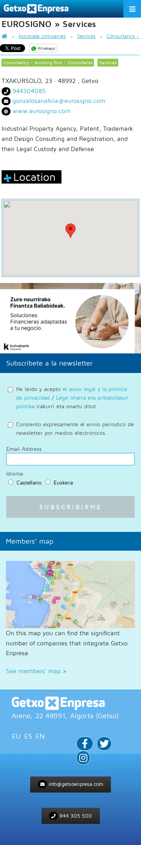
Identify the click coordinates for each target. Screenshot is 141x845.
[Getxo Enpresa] (70, 703)
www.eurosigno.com (41, 110)
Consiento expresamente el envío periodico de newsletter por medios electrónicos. (75, 428)
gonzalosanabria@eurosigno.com (59, 100)
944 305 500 (75, 816)
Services (108, 62)
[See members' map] (70, 594)
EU (16, 736)
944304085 (29, 90)
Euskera (63, 482)
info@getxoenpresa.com (75, 784)
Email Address (24, 449)
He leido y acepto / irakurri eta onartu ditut (72, 398)
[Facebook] (84, 745)
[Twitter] (104, 745)
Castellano (29, 482)
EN (40, 736)
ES (28, 736)
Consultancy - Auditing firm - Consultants (47, 62)
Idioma (14, 473)
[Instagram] (83, 759)
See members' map (36, 670)
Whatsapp (45, 48)
